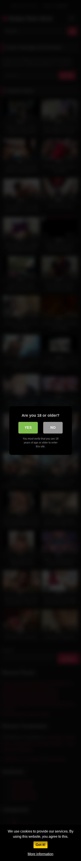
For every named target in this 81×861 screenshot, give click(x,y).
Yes (28, 427)
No (53, 427)
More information (40, 854)
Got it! (40, 845)
